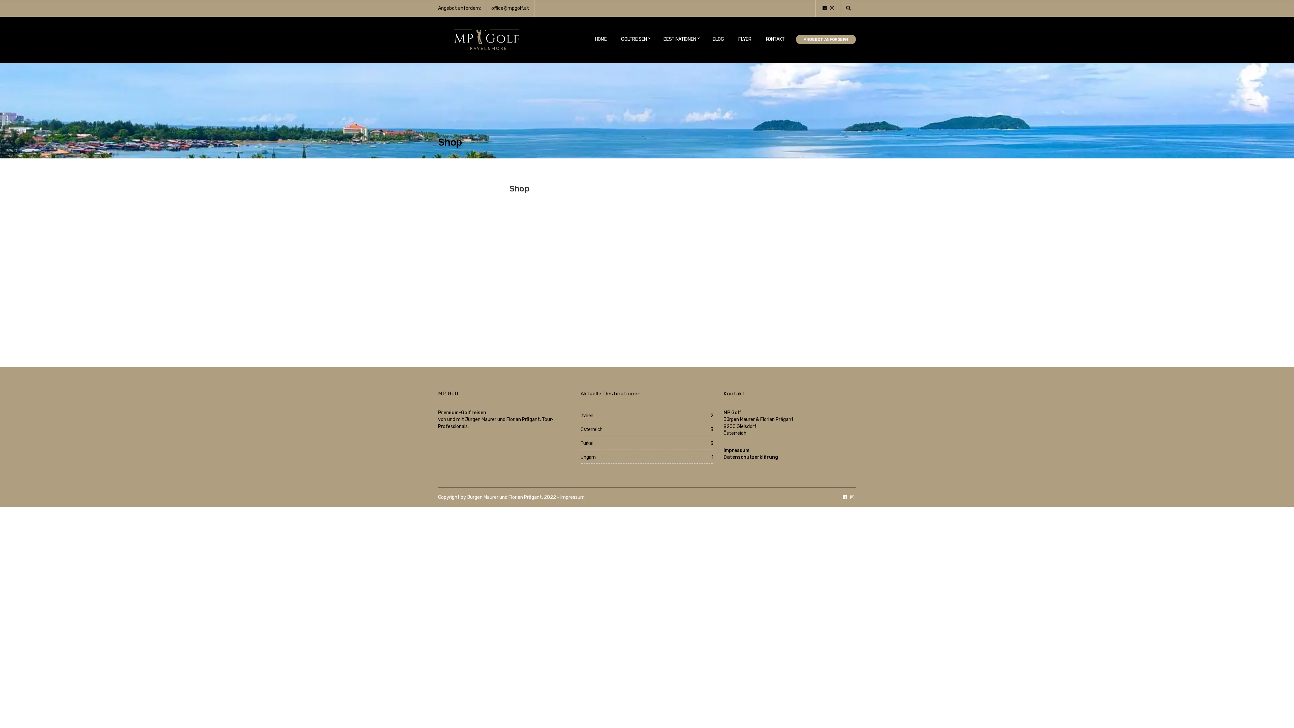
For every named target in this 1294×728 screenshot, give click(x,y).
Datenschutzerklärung (750, 457)
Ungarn (588, 457)
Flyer (744, 39)
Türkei (587, 443)
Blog (718, 39)
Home (601, 39)
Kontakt (775, 39)
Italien (587, 416)
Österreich (592, 429)
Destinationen (680, 39)
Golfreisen (634, 39)
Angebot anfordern (826, 39)
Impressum (736, 450)
